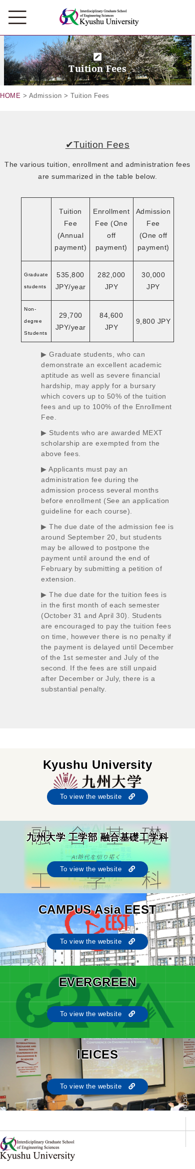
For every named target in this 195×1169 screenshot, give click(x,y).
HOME (10, 95)
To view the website (94, 796)
